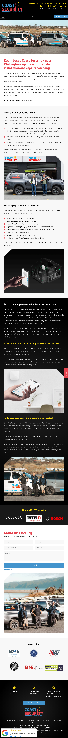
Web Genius (49, 728)
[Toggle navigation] (2, 17)
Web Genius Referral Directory (37, 733)
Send (32, 565)
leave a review (34, 703)
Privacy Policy (8, 569)
